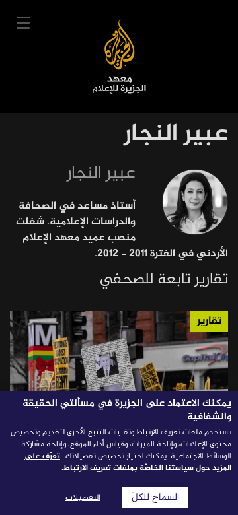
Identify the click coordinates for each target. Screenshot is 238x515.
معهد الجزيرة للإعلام (119, 56)
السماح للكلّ (155, 498)
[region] (119, 453)
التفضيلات (82, 498)
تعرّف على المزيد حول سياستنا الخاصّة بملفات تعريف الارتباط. (127, 462)
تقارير (209, 321)
